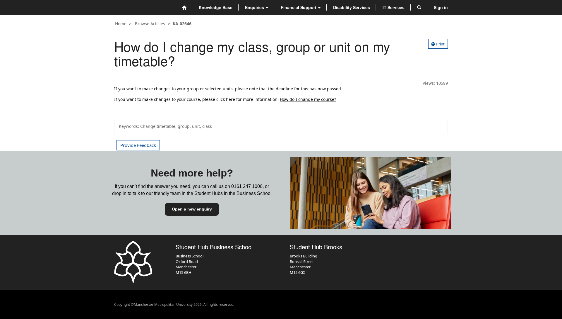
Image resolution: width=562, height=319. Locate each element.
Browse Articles (150, 23)
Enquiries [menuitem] (255, 7)
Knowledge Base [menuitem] (215, 7)
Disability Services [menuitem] (351, 7)
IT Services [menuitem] (394, 7)
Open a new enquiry (192, 209)
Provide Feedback (138, 145)
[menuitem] (184, 7)
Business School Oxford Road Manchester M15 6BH (189, 264)
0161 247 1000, (247, 186)
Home (120, 23)
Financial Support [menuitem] (299, 7)
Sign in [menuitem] (441, 7)
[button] (419, 7)
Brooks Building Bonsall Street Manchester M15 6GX (303, 264)
